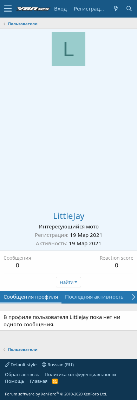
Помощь (15, 381)
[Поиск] (129, 8)
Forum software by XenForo (56, 393)
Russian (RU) (60, 364)
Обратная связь (22, 374)
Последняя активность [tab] (94, 296)
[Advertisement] (68, 137)
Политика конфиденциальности (80, 374)
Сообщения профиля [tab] (31, 296)
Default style (23, 364)
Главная (38, 381)
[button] (7, 9)
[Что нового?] (115, 8)
